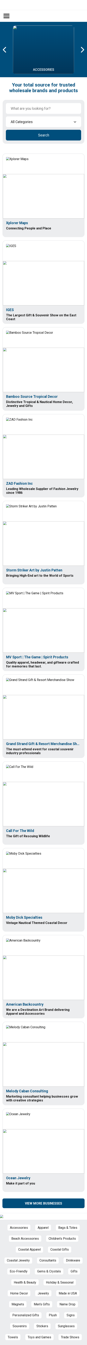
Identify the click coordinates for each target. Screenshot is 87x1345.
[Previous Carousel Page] (5, 49)
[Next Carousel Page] (82, 49)
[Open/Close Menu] (6, 16)
